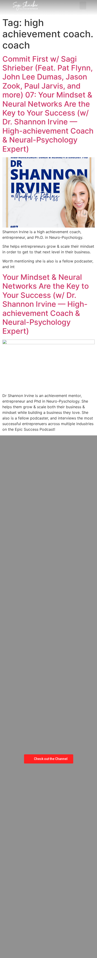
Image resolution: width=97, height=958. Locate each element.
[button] (83, 5)
